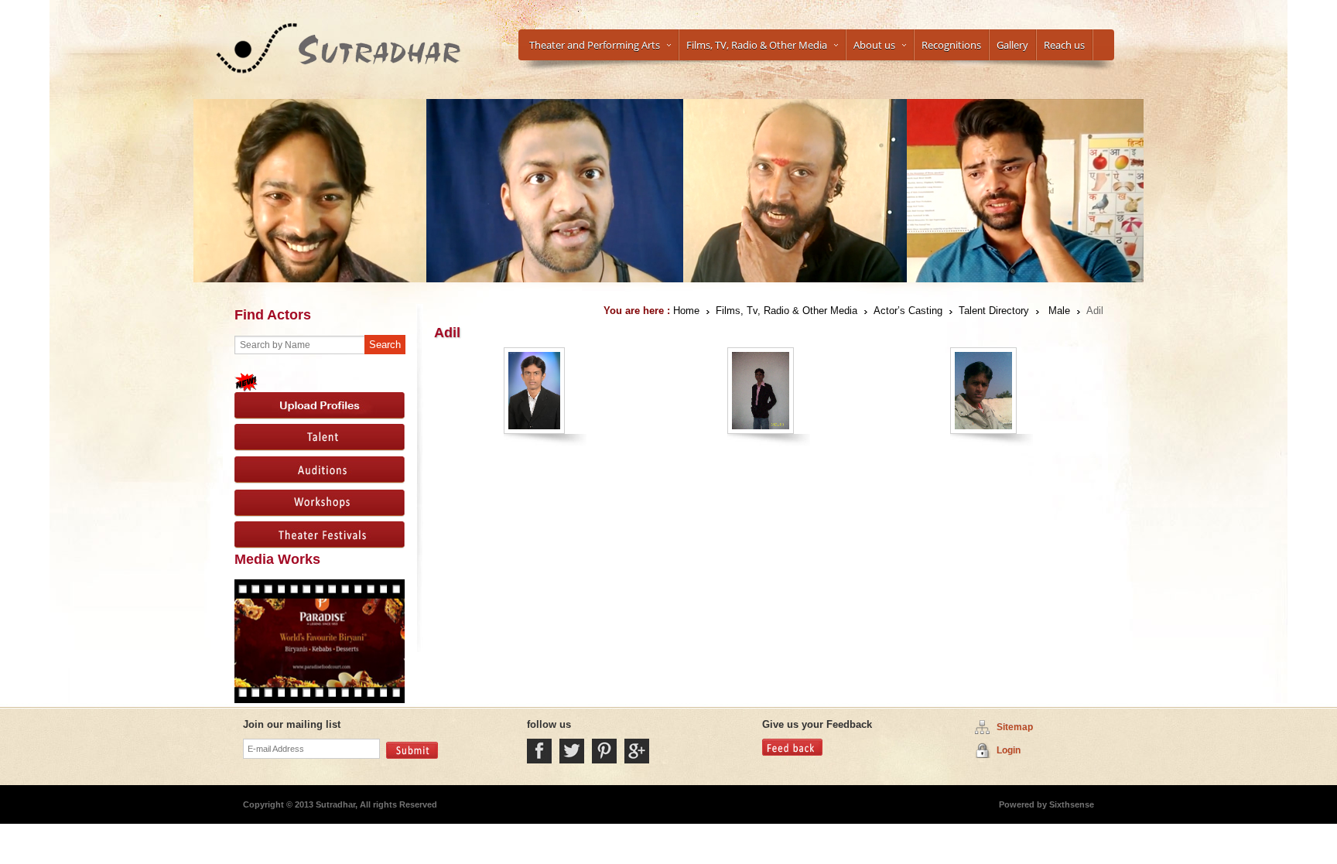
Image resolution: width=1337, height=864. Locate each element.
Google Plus (636, 751)
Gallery (1012, 45)
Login (1009, 750)
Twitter (571, 751)
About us (874, 45)
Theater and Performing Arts (594, 45)
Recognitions (951, 45)
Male (1059, 310)
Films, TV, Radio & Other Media (756, 45)
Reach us (1064, 45)
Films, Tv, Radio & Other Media (786, 310)
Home (686, 310)
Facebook (539, 751)
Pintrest (604, 751)
